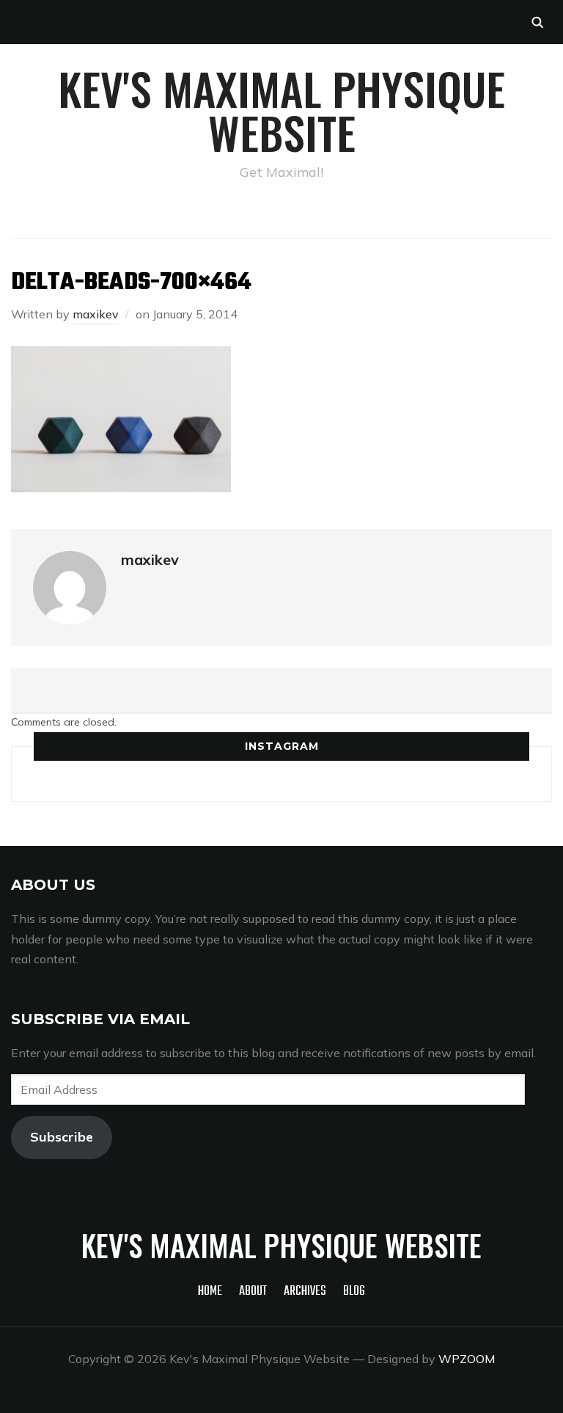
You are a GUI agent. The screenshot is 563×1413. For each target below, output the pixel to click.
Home (210, 1291)
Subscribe (61, 1136)
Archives (305, 1291)
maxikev (96, 314)
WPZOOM (466, 1358)
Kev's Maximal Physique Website (281, 109)
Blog (354, 1291)
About (253, 1291)
